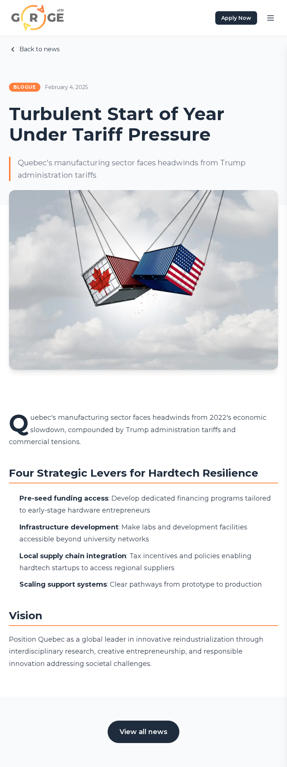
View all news (143, 732)
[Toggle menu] (270, 17)
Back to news (39, 49)
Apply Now (236, 18)
